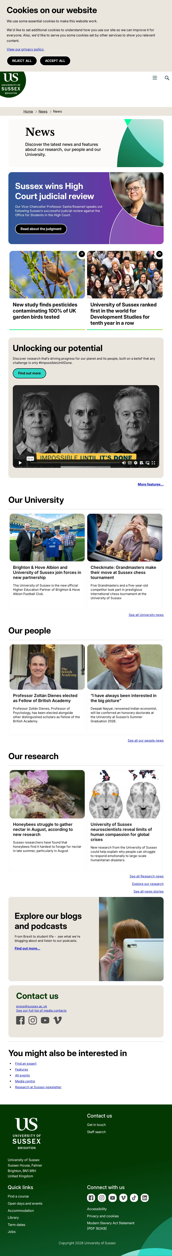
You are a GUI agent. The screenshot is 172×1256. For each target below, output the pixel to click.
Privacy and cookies (103, 1216)
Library (13, 1217)
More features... (151, 484)
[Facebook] (20, 1020)
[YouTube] (45, 1020)
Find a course (18, 1196)
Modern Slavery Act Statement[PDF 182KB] (110, 1226)
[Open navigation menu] (154, 77)
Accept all (55, 61)
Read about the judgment (41, 229)
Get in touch (96, 1125)
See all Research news (147, 876)
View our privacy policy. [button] (25, 49)
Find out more (29, 373)
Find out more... (27, 948)
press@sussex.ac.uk (31, 1006)
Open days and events (25, 1203)
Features (21, 1069)
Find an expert (25, 1064)
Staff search (96, 1132)
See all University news (146, 615)
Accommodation (21, 1210)
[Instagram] (33, 1020)
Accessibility (97, 1209)
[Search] (167, 81)
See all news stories (149, 891)
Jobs (12, 1231)
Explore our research (148, 884)
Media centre (25, 1081)
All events (22, 1075)
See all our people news (146, 740)
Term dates (16, 1225)
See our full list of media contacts (41, 1011)
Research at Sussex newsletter (38, 1087)
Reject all (22, 61)
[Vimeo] (57, 1020)
